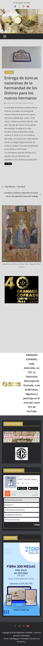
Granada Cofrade (27, 103)
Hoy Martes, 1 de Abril (15, 186)
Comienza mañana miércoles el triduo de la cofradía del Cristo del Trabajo (21, 194)
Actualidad (9, 72)
